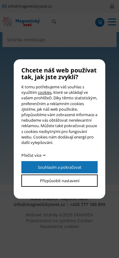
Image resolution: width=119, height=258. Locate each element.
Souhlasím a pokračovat (59, 167)
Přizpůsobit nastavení (59, 180)
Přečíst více (31, 155)
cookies (45, 92)
